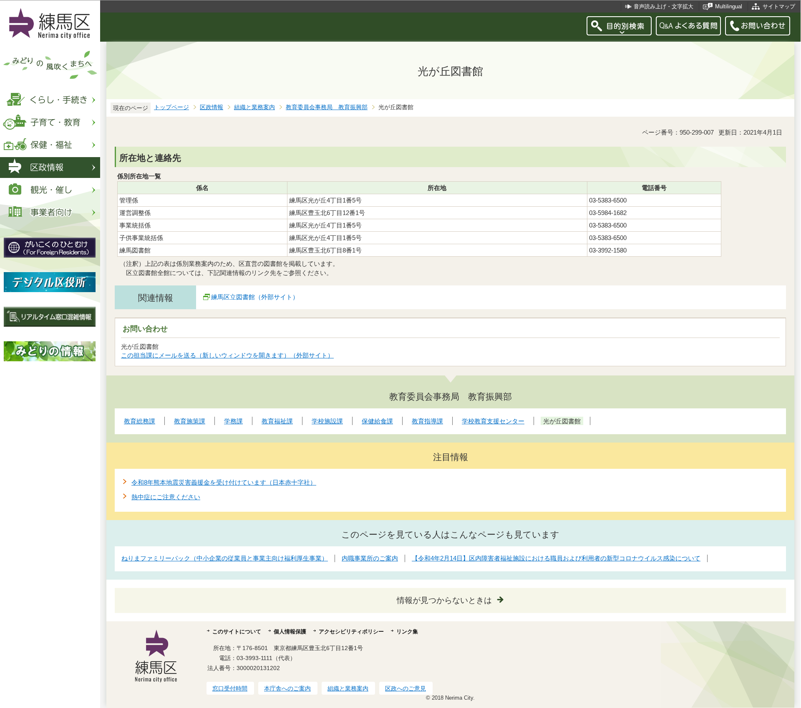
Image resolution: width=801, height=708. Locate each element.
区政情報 (211, 107)
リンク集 (407, 631)
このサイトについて (236, 631)
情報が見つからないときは (444, 600)
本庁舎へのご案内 (287, 688)
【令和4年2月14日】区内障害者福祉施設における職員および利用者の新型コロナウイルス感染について (556, 558)
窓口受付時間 (229, 688)
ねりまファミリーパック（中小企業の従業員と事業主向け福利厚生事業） (224, 558)
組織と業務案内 (254, 107)
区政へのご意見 (405, 688)
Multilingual (728, 6)
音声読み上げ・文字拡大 (663, 6)
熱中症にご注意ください (165, 496)
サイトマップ (779, 6)
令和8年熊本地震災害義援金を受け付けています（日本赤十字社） (223, 482)
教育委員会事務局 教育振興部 (327, 107)
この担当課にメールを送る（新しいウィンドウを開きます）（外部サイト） (227, 355)
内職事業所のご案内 (370, 558)
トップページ (171, 107)
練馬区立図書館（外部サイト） (255, 296)
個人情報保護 (290, 631)
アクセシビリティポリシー (351, 631)
